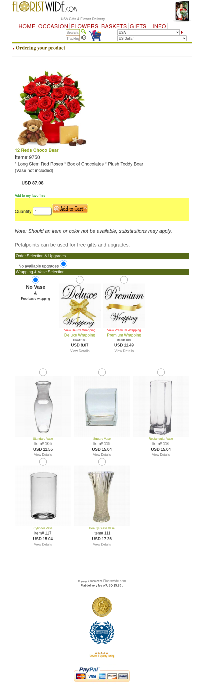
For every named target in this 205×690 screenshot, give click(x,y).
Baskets (114, 26)
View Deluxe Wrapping (80, 330)
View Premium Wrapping (124, 330)
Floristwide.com (114, 581)
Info (159, 26)
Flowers (84, 26)
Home (27, 26)
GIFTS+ (140, 26)
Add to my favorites (30, 195)
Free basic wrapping (35, 298)
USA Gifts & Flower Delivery (76, 19)
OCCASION (53, 26)
